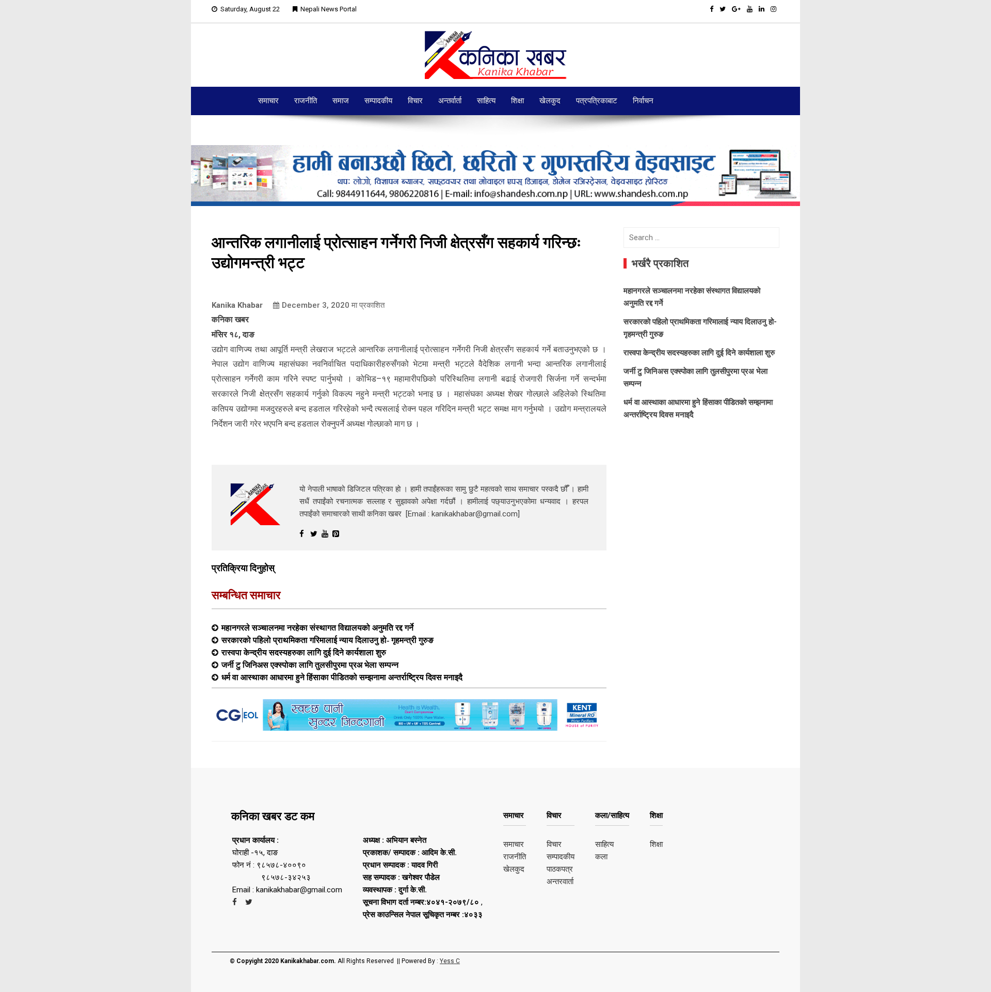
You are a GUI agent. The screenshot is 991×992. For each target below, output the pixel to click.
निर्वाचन (643, 100)
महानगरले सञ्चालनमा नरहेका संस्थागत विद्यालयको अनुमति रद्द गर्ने (317, 627)
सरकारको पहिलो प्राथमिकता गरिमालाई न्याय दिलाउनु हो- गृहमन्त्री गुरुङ (327, 640)
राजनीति (305, 100)
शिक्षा (517, 100)
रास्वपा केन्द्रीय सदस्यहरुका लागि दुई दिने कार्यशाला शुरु (303, 652)
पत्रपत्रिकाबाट (596, 100)
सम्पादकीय (378, 100)
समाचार (268, 100)
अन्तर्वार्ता (449, 100)
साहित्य (486, 100)
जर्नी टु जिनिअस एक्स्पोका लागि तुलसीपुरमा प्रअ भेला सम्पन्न (309, 664)
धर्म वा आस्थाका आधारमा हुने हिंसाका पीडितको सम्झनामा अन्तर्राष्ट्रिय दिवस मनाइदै (341, 677)
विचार (415, 100)
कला (601, 856)
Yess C (450, 961)
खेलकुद (550, 100)
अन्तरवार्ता (560, 881)
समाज (340, 100)
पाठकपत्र (560, 869)
